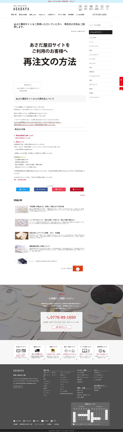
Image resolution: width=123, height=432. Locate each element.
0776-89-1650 (100, 14)
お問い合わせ (61, 327)
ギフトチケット (64, 379)
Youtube (46, 421)
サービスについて (94, 76)
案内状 (45, 388)
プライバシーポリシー (40, 424)
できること (42, 14)
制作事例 (71, 14)
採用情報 (96, 390)
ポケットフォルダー (65, 372)
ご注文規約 (56, 424)
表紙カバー (63, 375)
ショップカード (93, 54)
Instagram (28, 421)
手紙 (90, 50)
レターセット (47, 381)
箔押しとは (32, 14)
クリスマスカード (94, 97)
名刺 (90, 80)
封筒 (90, 67)
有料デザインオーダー (83, 377)
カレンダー (92, 63)
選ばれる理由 (23, 14)
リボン (62, 384)
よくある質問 (80, 14)
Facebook (18, 421)
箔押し (91, 88)
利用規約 (49, 424)
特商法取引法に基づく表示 (26, 424)
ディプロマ (63, 377)
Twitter (37, 421)
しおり (45, 395)
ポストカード (93, 84)
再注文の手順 (23, 90)
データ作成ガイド (98, 375)
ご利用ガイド (51, 14)
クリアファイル (93, 46)
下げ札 (45, 386)
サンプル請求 (63, 391)
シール (91, 42)
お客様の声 (80, 382)
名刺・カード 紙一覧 (49, 372)
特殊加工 (92, 71)
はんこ (62, 389)
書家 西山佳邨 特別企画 (66, 393)
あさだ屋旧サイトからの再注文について (28, 88)
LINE (55, 421)
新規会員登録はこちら (22, 138)
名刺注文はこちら (121, 81)
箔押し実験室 (80, 397)
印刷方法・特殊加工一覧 (83, 395)
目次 (25, 85)
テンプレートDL (98, 377)
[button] (110, 25)
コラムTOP (92, 37)
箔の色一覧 (80, 392)
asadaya (25, 7)
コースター (92, 59)
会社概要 (15, 424)
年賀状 (91, 93)
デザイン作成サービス (83, 375)
